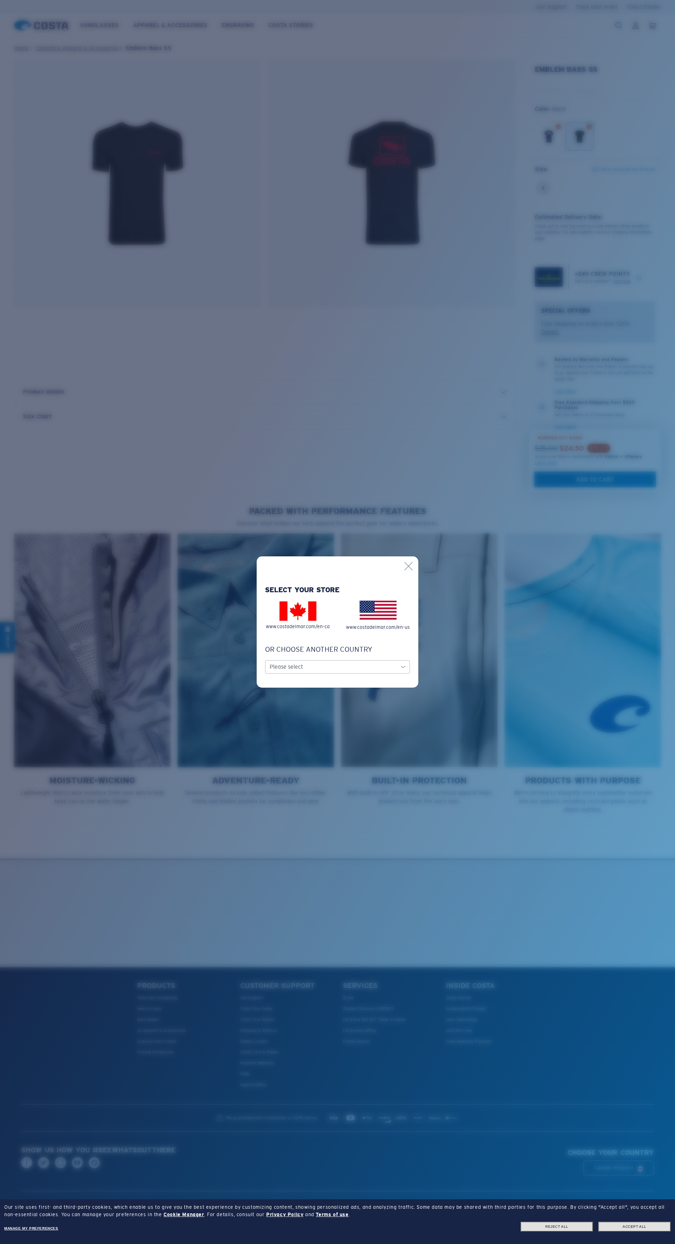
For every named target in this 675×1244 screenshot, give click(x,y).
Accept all (635, 1227)
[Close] (408, 566)
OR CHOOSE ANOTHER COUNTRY (318, 649)
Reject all (556, 1227)
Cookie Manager (183, 1214)
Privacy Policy (284, 1214)
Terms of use (332, 1214)
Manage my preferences (31, 1228)
